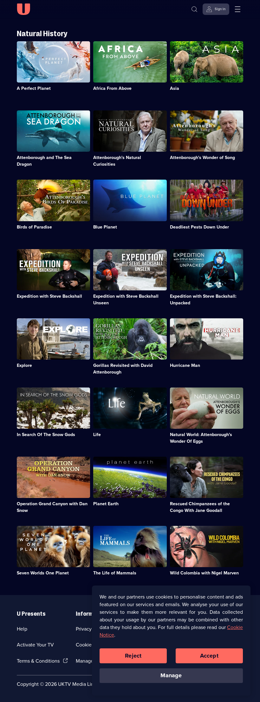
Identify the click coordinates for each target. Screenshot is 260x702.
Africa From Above (112, 88)
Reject (133, 656)
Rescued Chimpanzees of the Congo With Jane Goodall (200, 507)
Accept (209, 656)
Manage (171, 675)
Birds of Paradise (34, 227)
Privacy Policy (91, 628)
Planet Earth (106, 503)
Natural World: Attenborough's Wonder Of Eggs (201, 438)
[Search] (194, 9)
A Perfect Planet (34, 88)
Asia (174, 88)
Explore (24, 365)
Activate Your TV (35, 644)
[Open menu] (237, 9)
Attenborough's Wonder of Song (202, 157)
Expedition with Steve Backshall (49, 296)
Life (97, 434)
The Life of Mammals (114, 573)
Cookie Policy (91, 644)
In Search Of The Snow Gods (46, 434)
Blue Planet (105, 227)
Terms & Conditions (38, 661)
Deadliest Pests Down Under (199, 227)
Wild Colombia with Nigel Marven (204, 573)
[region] (171, 640)
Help (22, 628)
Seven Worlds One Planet (43, 573)
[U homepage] (23, 9)
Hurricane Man (185, 365)
